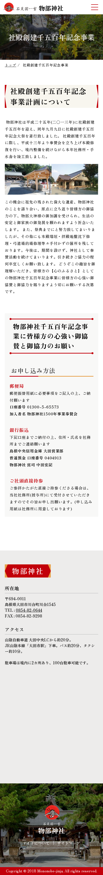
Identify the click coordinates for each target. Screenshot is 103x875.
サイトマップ (68, 843)
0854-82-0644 (29, 610)
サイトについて (36, 843)
